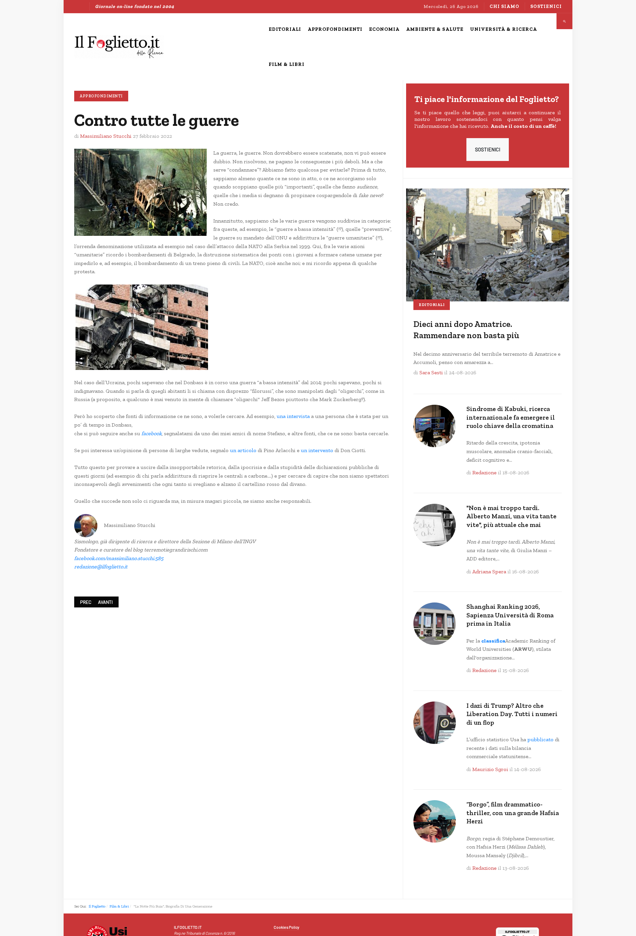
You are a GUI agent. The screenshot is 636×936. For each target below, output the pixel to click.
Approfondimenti (101, 96)
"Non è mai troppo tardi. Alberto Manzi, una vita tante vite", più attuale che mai (511, 516)
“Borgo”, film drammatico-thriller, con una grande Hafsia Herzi (512, 813)
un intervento (317, 450)
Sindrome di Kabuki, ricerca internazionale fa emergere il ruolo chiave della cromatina (510, 417)
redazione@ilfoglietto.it (101, 566)
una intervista (293, 416)
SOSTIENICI (487, 149)
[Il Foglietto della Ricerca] (119, 46)
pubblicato (540, 739)
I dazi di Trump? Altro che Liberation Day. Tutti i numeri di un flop (511, 714)
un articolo (243, 450)
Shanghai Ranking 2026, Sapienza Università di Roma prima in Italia (510, 615)
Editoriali (432, 304)
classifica (493, 641)
